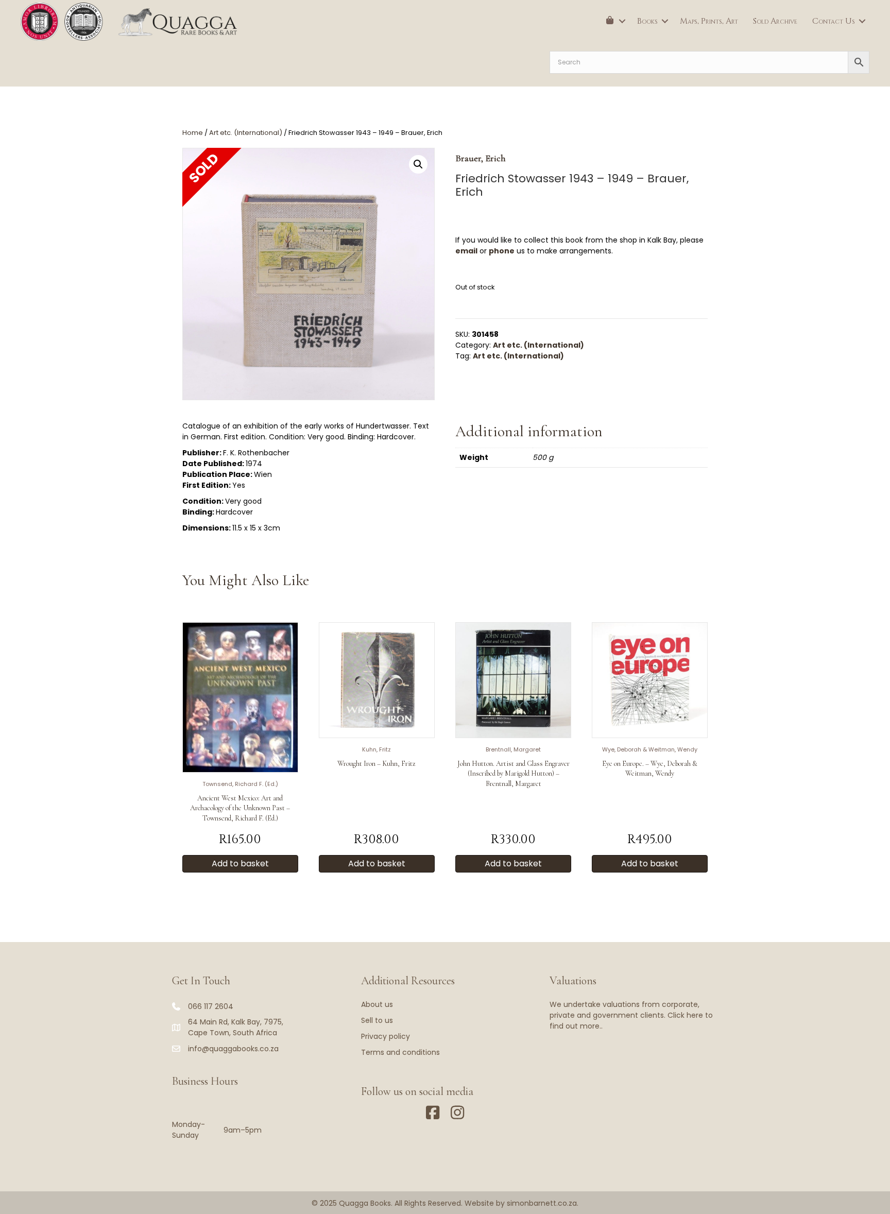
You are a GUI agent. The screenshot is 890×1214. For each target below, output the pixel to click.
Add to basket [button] (240, 863)
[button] (622, 21)
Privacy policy (385, 1036)
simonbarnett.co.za (542, 1203)
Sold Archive (775, 21)
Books (647, 21)
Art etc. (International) (245, 133)
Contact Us (833, 21)
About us (377, 1004)
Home (192, 133)
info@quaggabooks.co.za (233, 1049)
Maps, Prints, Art (709, 21)
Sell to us (377, 1020)
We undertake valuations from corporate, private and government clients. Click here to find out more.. (631, 1015)
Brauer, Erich (480, 158)
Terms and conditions (400, 1052)
